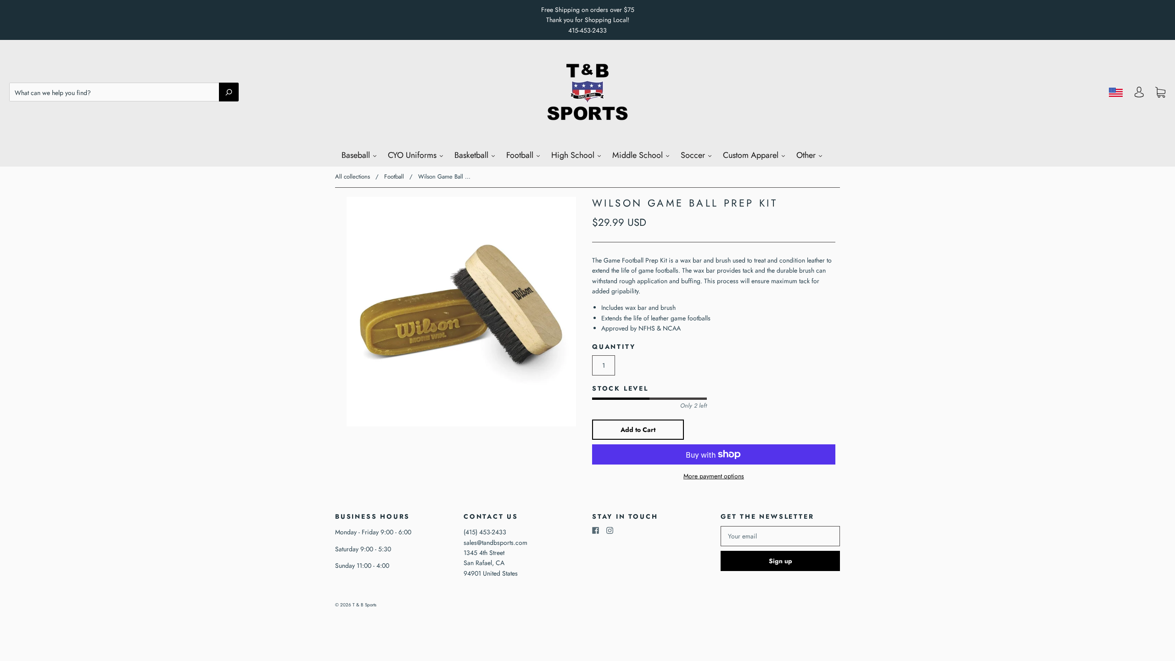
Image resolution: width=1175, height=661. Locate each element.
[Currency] (1116, 92)
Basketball (472, 155)
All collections (352, 176)
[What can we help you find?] (124, 92)
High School (574, 155)
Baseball (356, 155)
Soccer (694, 155)
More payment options (713, 476)
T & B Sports (364, 604)
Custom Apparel (752, 155)
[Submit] (229, 92)
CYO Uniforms (413, 155)
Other (807, 155)
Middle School (638, 155)
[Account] (1139, 94)
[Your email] (780, 536)
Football (521, 155)
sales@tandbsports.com (495, 542)
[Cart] (1160, 92)
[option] (461, 311)
